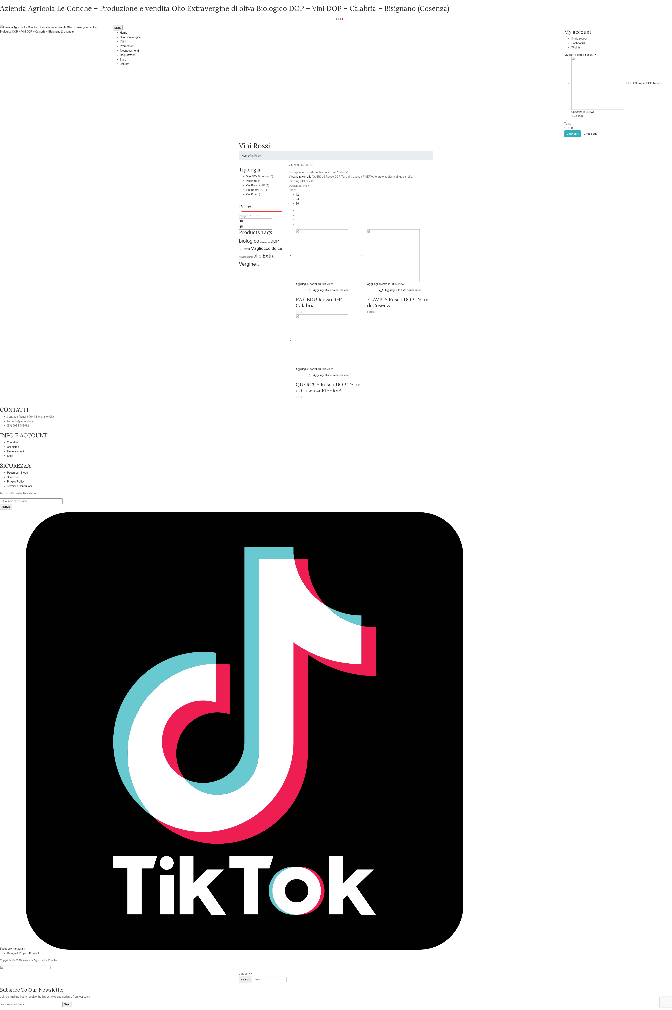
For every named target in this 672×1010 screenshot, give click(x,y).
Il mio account (15, 451)
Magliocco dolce (266, 248)
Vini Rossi (252, 194)
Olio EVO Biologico (257, 176)
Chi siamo (13, 447)
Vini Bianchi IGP (255, 185)
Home (245, 155)
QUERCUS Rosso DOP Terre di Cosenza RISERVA (328, 387)
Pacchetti (251, 180)
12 (297, 194)
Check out (590, 133)
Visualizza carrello (300, 176)
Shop (10, 456)
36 (297, 203)
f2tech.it (33, 953)
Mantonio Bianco (246, 257)
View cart (573, 133)
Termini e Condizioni (19, 486)
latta (247, 249)
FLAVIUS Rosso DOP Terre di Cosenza (397, 302)
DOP (275, 241)
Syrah (259, 265)
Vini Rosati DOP (255, 190)
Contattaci (13, 442)
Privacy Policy (15, 481)
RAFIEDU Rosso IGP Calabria (319, 302)
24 (297, 199)
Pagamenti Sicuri (17, 472)
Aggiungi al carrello (307, 284)
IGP (241, 249)
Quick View (326, 284)
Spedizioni (13, 477)
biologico (249, 241)
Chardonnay (265, 242)
